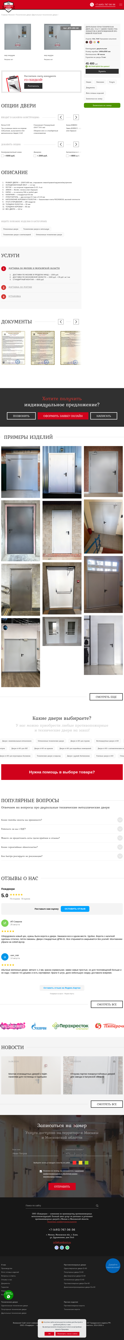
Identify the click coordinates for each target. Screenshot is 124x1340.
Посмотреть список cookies (67, 1334)
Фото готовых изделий (10, 1272)
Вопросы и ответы (8, 1276)
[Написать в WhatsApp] (67, 1248)
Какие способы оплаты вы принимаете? (21, 819)
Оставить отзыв (75, 909)
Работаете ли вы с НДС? (13, 829)
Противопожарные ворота (74, 1306)
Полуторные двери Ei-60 (73, 1272)
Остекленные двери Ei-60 (74, 1280)
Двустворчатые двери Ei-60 (74, 1276)
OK (49, 1334)
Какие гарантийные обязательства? (19, 847)
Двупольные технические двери (13, 1313)
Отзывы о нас (6, 1280)
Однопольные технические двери (14, 1306)
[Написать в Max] (56, 1248)
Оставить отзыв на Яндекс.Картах (62, 988)
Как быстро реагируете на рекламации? (22, 856)
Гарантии (5, 1287)
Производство (6, 1268)
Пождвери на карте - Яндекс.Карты (62, 994)
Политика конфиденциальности (62, 1221)
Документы (5, 1283)
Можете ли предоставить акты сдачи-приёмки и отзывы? (30, 838)
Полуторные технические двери (14, 1309)
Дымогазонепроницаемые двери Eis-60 (79, 1287)
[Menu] (120, 4)
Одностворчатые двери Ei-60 (75, 1268)
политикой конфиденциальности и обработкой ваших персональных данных (63, 1174)
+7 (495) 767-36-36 (105, 4)
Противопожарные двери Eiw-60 (77, 1283)
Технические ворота (72, 1309)
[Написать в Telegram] (62, 1248)
